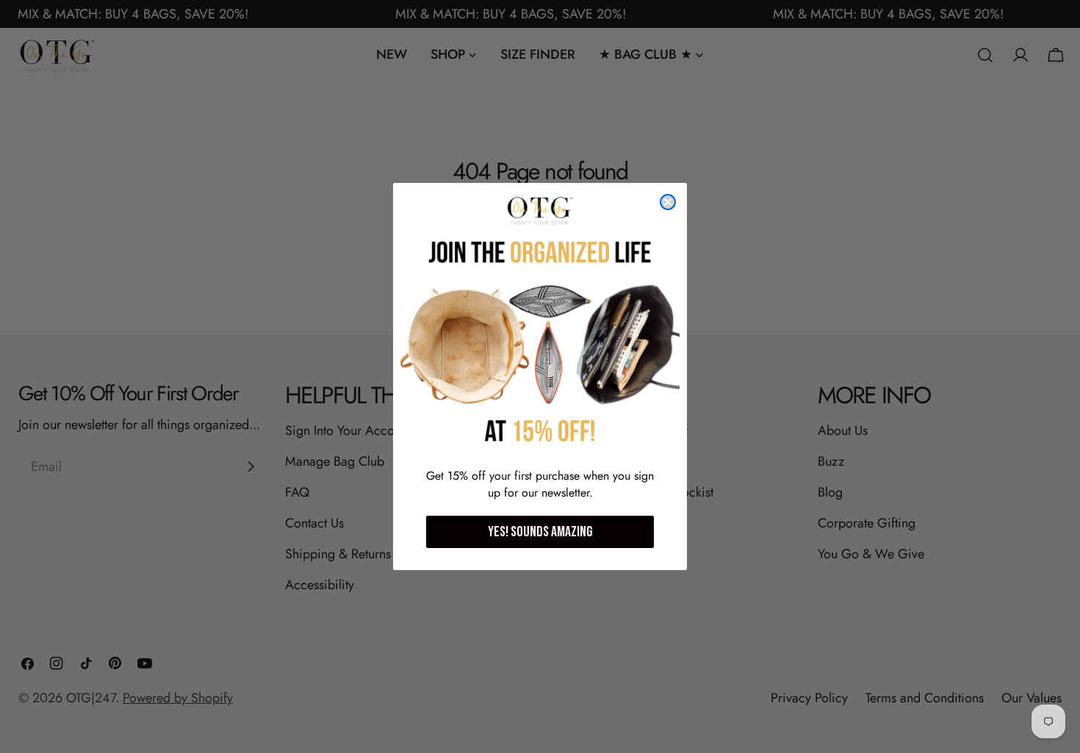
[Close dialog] (667, 202)
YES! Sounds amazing (540, 532)
